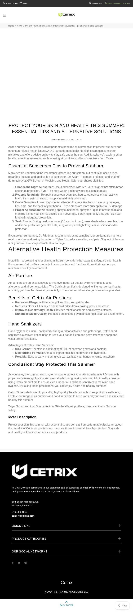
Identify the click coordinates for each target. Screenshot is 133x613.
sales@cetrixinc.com (23, 515)
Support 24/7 (97, 3)
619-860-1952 (12, 3)
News (19, 26)
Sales (25, 3)
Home (11, 26)
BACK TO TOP (66, 605)
